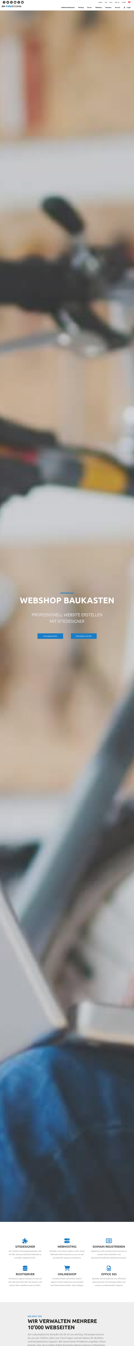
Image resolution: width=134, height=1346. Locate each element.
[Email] (22, 2)
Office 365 (109, 1274)
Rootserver (25, 1274)
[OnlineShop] (67, 1269)
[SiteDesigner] (25, 1242)
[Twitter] (7, 2)
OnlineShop (67, 1274)
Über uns (117, 2)
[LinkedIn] (11, 2)
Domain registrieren (109, 1246)
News (111, 2)
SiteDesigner (25, 1246)
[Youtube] (15, 2)
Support (100, 2)
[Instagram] (18, 2)
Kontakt (124, 2)
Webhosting (67, 1246)
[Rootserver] (25, 1269)
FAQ (106, 2)
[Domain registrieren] (109, 1242)
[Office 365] (109, 1269)
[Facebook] (4, 2)
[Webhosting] (67, 1242)
